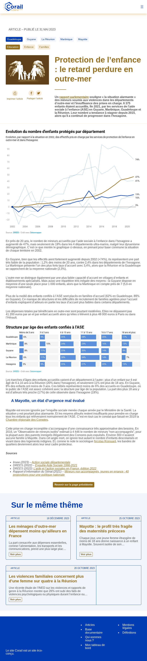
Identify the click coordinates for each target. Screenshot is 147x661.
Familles (44, 46)
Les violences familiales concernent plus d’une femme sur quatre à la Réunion (46, 578)
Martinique (66, 39)
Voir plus (15, 554)
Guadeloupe (14, 39)
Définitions (129, 632)
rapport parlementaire (74, 97)
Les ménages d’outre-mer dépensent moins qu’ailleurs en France (38, 531)
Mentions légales (128, 626)
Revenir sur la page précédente (73, 484)
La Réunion (48, 39)
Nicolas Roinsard (105, 441)
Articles (90, 624)
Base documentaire (94, 631)
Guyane (31, 39)
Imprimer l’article (15, 99)
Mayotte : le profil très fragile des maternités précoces (105, 528)
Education (12, 46)
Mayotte (82, 39)
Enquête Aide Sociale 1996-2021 (56, 465)
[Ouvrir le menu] (142, 7)
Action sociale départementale (51, 462)
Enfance (29, 46)
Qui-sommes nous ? (93, 639)
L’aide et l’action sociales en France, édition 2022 (65, 468)
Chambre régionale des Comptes (27, 419)
